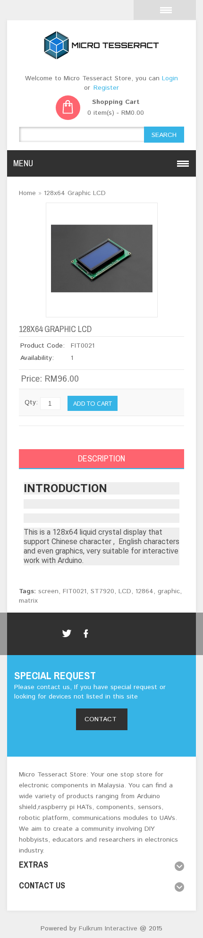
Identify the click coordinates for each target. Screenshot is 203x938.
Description (101, 458)
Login (170, 78)
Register (106, 88)
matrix (28, 600)
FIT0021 (74, 591)
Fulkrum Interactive (106, 928)
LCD (124, 591)
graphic (169, 591)
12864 (144, 591)
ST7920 (102, 591)
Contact (102, 719)
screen (48, 591)
